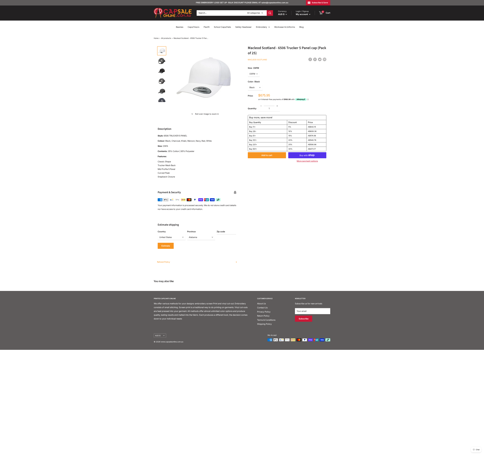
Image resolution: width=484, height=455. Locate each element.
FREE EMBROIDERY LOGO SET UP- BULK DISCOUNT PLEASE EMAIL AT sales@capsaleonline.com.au (242, 2)
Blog (301, 27)
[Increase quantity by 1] (277, 106)
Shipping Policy (264, 324)
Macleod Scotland (257, 60)
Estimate (165, 246)
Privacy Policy (263, 311)
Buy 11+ (252, 127)
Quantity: (252, 108)
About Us (261, 303)
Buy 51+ (252, 136)
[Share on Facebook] (310, 59)
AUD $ (157, 336)
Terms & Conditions (266, 320)
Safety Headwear (243, 27)
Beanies (179, 27)
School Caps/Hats (222, 27)
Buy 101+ (253, 140)
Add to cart (266, 155)
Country (162, 231)
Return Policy (263, 316)
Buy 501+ (253, 149)
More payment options (307, 161)
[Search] (270, 13)
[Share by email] (324, 59)
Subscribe (303, 318)
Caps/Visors (193, 27)
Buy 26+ (252, 131)
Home (156, 38)
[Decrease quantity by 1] (261, 106)
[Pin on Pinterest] (315, 59)
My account (302, 14)
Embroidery (261, 27)
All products (166, 38)
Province (191, 231)
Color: (254, 81)
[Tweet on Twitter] (320, 59)
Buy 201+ (253, 144)
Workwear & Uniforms (284, 27)
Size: (253, 68)
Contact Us (262, 307)
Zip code (221, 231)
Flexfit (206, 27)
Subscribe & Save (320, 2)
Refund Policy (163, 262)
